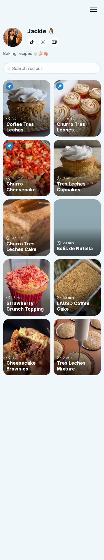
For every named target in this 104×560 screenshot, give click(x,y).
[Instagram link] (43, 42)
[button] (93, 9)
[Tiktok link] (32, 42)
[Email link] (54, 42)
